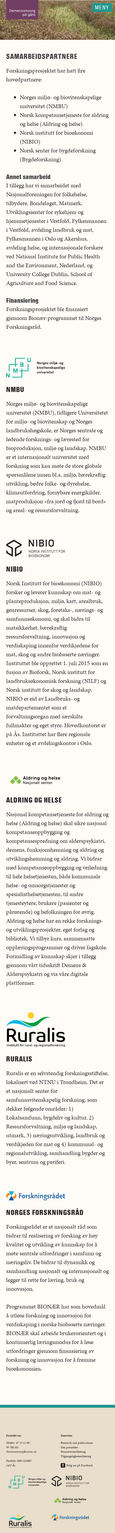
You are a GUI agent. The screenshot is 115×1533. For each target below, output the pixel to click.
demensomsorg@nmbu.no (21, 1451)
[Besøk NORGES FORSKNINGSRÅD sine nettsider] (70, 1518)
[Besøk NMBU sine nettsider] (27, 1482)
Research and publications (77, 1443)
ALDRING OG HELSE (34, 800)
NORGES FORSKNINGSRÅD (45, 1212)
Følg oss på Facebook (80, 1465)
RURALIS (19, 1059)
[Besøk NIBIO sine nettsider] (70, 1482)
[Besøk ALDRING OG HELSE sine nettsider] (70, 1501)
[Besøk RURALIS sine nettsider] (27, 1522)
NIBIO (14, 569)
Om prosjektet (69, 1447)
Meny (102, 7)
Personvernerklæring (73, 1451)
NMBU (15, 389)
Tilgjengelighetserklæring (76, 1456)
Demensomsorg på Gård (22, 9)
